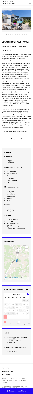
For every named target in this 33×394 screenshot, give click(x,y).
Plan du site (5, 368)
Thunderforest (15, 277)
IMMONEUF (12, 380)
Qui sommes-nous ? (7, 371)
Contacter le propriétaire (17, 391)
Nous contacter (6, 374)
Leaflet (6, 277)
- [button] (26, 250)
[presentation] (28, 294)
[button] (7, 33)
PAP (23, 378)
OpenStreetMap (8, 279)
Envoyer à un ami (16, 139)
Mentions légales (20, 388)
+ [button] (26, 247)
